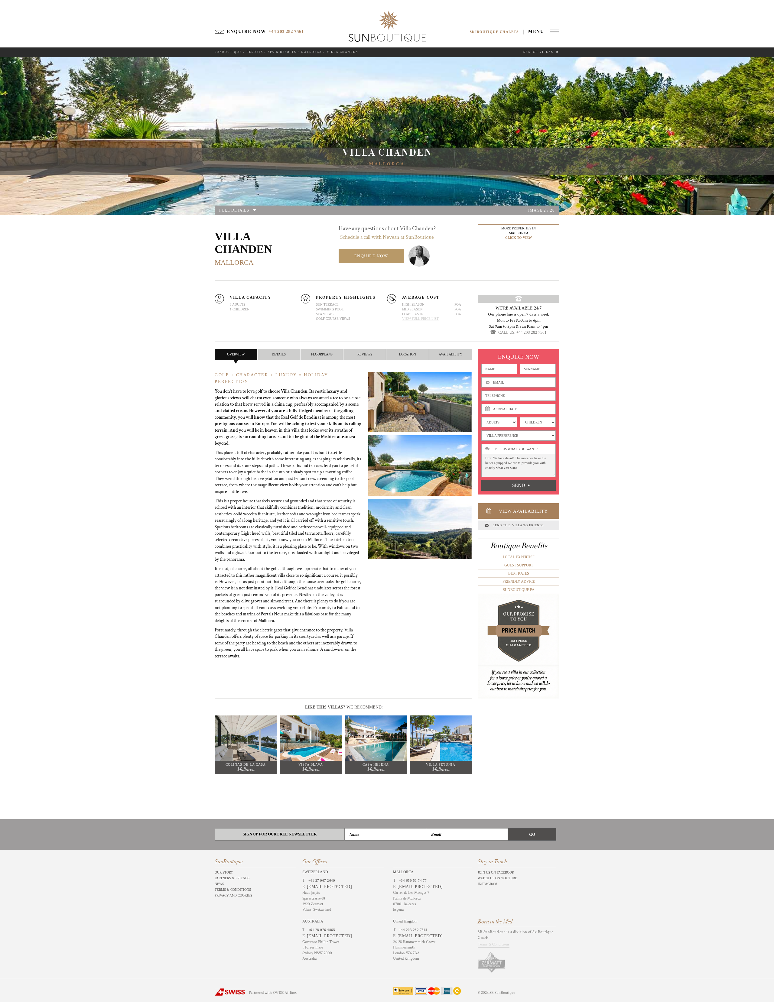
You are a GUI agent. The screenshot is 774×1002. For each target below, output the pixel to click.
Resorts (255, 52)
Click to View (518, 237)
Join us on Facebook (496, 872)
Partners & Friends (232, 878)
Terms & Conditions (233, 889)
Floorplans (322, 354)
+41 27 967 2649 (321, 880)
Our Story (224, 872)
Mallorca (311, 52)
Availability (450, 354)
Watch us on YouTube (497, 878)
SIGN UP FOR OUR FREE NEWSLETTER (280, 834)
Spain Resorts (282, 52)
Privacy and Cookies (233, 895)
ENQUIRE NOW (371, 256)
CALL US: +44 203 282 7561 (522, 332)
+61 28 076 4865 (321, 930)
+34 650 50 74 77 (413, 880)
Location (407, 354)
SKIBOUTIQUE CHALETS (494, 32)
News (219, 884)
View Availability (523, 511)
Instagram (487, 884)
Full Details (234, 210)
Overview (236, 354)
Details (279, 354)
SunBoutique (228, 52)
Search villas (538, 52)
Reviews (364, 354)
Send (518, 485)
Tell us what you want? (515, 449)
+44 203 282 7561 (413, 930)
